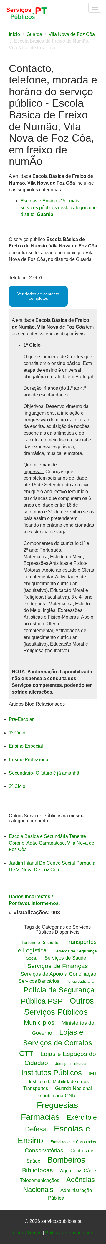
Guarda (34, 34)
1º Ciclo (17, 732)
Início (14, 34)
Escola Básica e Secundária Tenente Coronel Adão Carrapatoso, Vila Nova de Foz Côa (51, 843)
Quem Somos (27, 1232)
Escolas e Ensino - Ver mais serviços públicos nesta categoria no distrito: (59, 207)
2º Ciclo (17, 786)
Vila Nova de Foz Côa (72, 34)
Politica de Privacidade (69, 1232)
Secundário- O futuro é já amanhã (44, 773)
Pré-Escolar (21, 719)
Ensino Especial (26, 746)
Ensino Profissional (29, 759)
